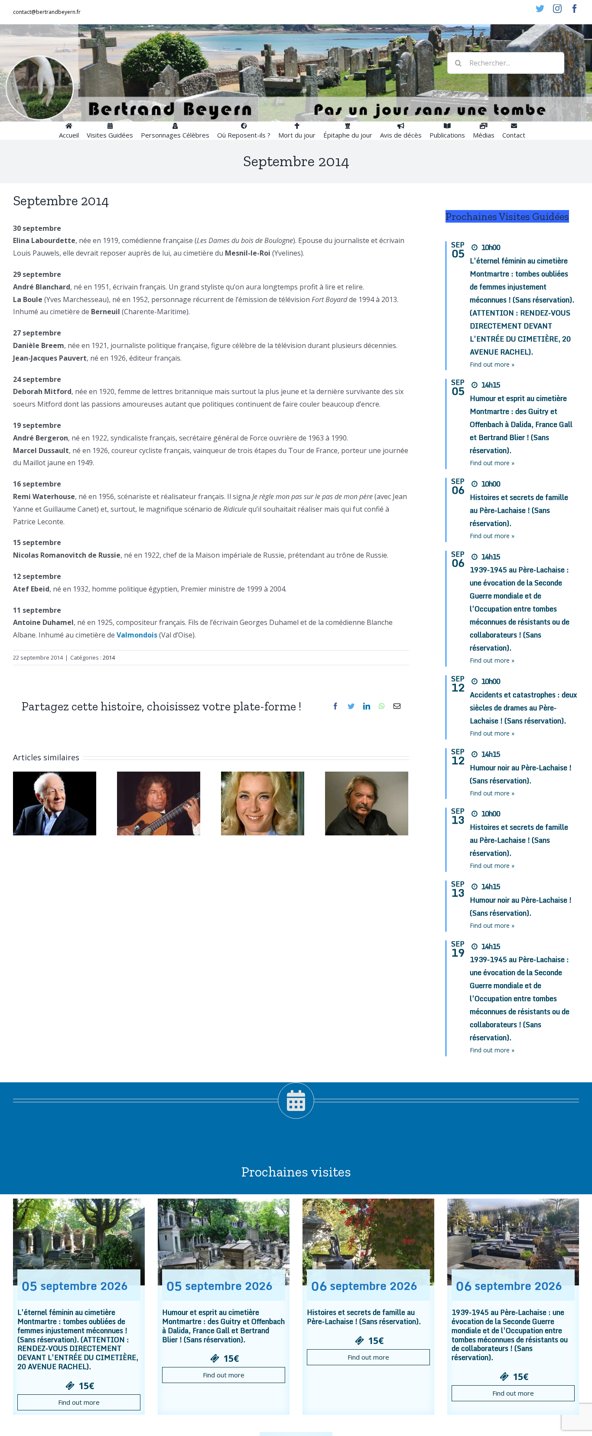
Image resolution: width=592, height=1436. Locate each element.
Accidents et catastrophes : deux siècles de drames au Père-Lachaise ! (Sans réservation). (523, 707)
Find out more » (492, 364)
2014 (109, 657)
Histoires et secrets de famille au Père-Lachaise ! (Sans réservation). (519, 510)
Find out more (79, 1402)
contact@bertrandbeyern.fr (47, 12)
